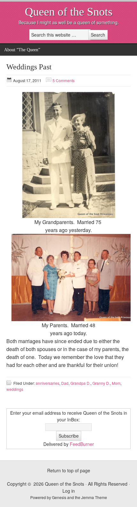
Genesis (59, 497)
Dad (64, 383)
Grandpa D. (80, 383)
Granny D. (101, 383)
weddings (14, 389)
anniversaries (47, 383)
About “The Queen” (22, 49)
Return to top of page (68, 470)
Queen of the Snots (68, 11)
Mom (116, 383)
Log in (68, 491)
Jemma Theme (94, 497)
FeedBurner (82, 444)
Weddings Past (29, 67)
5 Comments (64, 80)
